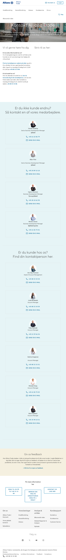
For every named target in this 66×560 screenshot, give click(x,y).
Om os (49, 10)
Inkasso (30, 10)
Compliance (47, 554)
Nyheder (37, 526)
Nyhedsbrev (6, 526)
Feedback (39, 554)
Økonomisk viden (8, 18)
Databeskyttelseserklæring (11, 554)
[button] (60, 14)
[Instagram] (43, 540)
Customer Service (55, 522)
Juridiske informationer (28, 554)
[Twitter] (30, 540)
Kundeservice (40, 10)
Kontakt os (53, 515)
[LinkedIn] (23, 540)
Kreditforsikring (7, 10)
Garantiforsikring (20, 10)
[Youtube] (36, 540)
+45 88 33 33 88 (11, 556)
